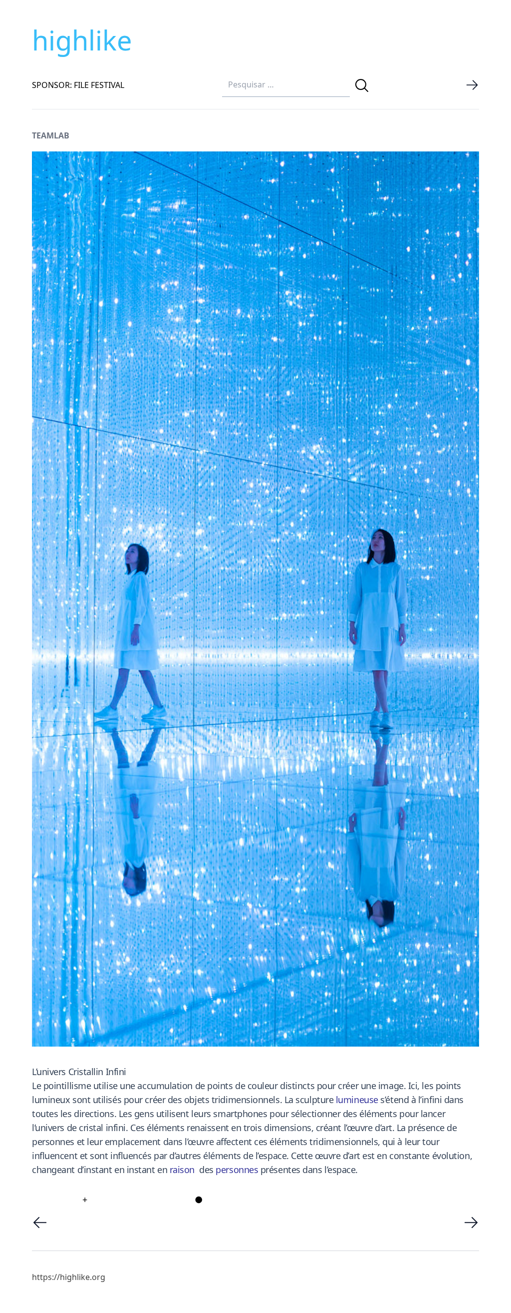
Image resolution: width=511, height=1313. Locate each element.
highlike (82, 39)
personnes (237, 1170)
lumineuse (357, 1100)
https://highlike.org (68, 1277)
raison (182, 1170)
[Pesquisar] (362, 85)
